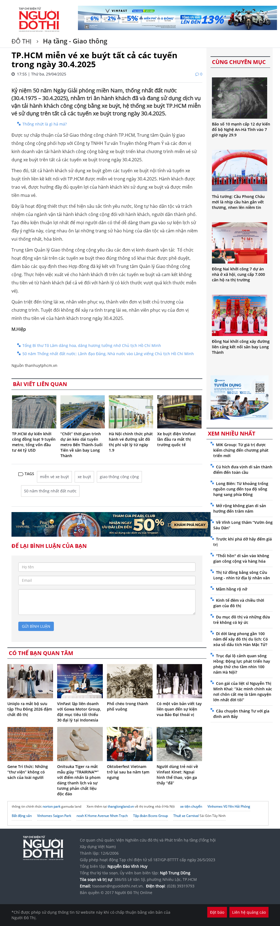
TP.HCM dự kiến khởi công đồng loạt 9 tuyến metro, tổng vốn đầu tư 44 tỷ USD (34, 442)
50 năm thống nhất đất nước (50, 490)
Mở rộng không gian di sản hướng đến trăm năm (239, 508)
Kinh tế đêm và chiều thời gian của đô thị (238, 603)
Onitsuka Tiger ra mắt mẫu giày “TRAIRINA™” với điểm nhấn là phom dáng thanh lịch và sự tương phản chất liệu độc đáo (78, 780)
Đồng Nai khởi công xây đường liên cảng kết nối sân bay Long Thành (241, 347)
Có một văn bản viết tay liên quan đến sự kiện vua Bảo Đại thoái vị (179, 709)
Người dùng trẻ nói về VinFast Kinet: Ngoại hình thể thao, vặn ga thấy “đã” (177, 774)
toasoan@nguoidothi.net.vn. (118, 886)
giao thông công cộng (119, 476)
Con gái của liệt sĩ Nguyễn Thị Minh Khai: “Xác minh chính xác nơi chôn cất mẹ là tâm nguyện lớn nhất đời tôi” (242, 691)
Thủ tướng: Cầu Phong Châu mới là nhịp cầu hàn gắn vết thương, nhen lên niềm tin (238, 202)
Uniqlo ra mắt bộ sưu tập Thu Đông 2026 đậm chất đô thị (29, 709)
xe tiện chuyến (191, 806)
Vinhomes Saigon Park (54, 815)
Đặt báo (217, 912)
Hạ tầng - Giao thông (74, 40)
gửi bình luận (36, 626)
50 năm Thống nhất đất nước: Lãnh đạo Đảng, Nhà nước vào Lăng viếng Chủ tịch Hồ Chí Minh (108, 353)
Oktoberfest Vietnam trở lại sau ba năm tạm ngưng (128, 772)
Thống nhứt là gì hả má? (44, 124)
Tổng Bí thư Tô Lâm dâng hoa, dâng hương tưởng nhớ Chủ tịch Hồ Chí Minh (91, 345)
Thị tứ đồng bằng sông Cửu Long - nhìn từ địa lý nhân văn (241, 575)
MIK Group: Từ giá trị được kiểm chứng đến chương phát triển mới (241, 450)
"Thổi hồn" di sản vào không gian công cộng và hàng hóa (241, 558)
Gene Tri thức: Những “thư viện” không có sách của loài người (27, 772)
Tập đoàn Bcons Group (150, 815)
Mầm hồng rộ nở (231, 589)
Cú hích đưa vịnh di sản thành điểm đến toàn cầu (242, 469)
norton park (51, 806)
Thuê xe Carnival (186, 815)
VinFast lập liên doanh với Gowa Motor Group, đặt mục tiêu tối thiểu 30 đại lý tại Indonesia (79, 712)
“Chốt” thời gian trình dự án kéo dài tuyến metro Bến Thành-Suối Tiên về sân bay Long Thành (81, 444)
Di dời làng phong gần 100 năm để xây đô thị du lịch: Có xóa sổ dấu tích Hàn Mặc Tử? (240, 639)
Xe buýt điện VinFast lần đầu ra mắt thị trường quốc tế (176, 439)
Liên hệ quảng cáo (249, 912)
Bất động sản (22, 815)
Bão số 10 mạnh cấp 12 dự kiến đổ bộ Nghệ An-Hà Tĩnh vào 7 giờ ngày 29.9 (241, 129)
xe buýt (84, 476)
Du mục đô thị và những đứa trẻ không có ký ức (241, 619)
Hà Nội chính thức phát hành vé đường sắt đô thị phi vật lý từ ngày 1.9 (131, 442)
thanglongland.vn (121, 806)
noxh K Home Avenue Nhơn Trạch (102, 815)
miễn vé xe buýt (54, 476)
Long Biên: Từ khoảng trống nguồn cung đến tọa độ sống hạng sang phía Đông (240, 489)
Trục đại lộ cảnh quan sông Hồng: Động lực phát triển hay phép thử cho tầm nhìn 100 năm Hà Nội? (241, 664)
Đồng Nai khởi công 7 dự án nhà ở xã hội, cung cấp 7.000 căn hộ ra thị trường (238, 274)
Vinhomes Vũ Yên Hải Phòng (229, 806)
